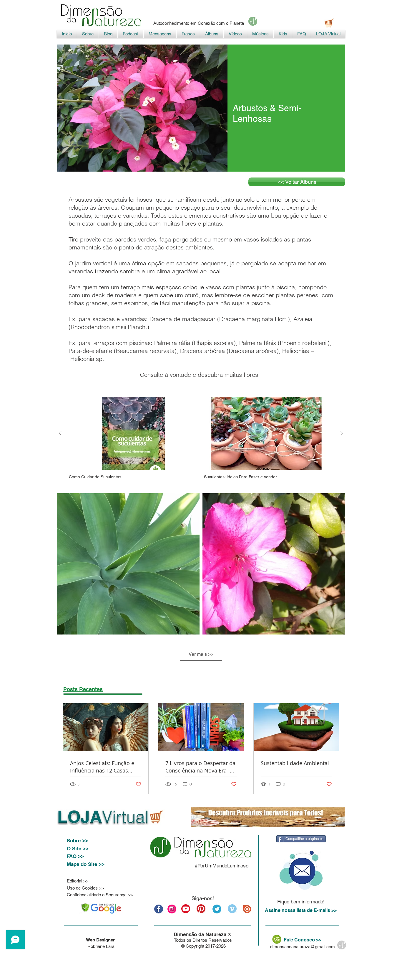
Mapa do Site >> (85, 864)
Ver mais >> (201, 654)
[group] (201, 438)
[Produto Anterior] (60, 433)
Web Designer (101, 939)
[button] (300, 870)
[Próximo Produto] (341, 433)
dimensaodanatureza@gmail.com (302, 946)
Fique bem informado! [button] (301, 902)
